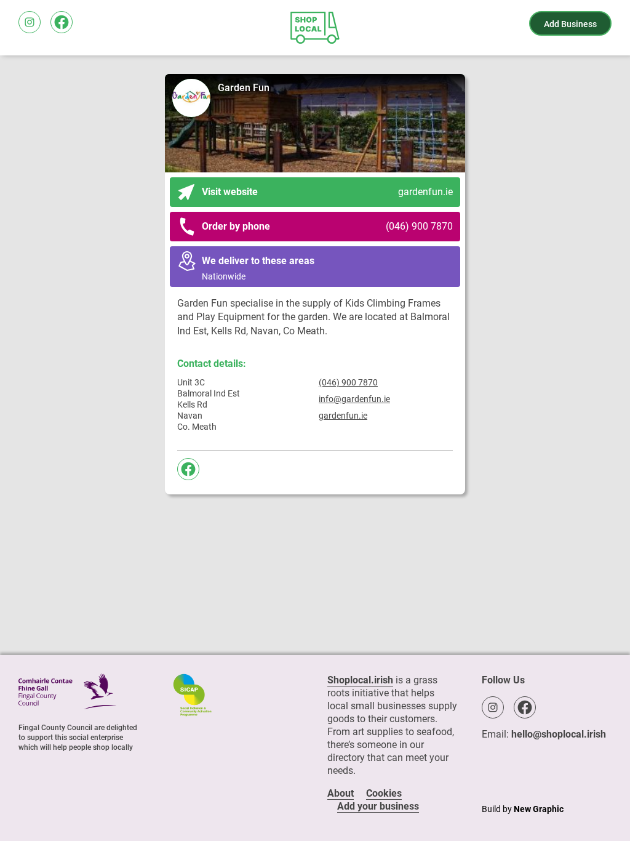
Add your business (378, 806)
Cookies (384, 793)
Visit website (327, 192)
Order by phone (327, 226)
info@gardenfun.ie (354, 399)
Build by (523, 809)
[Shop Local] (315, 27)
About (340, 793)
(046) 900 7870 (348, 382)
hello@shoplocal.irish (558, 734)
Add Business (570, 24)
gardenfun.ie (343, 415)
